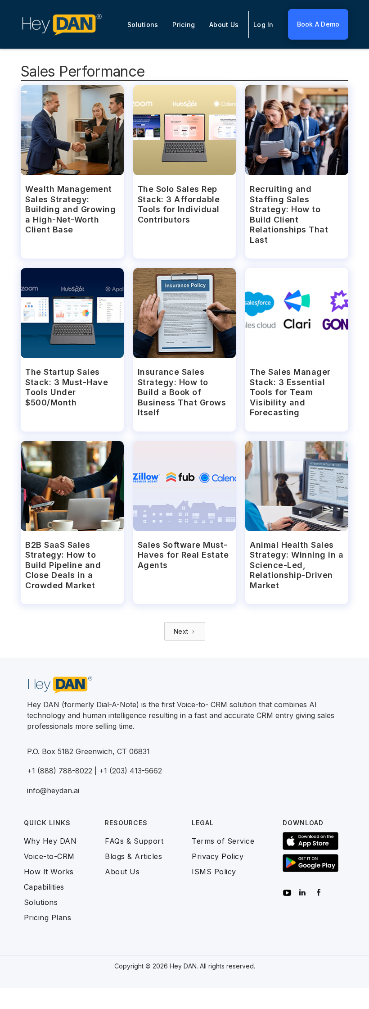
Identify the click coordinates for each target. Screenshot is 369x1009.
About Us (223, 24)
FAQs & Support (134, 841)
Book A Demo (318, 24)
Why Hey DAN (50, 841)
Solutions (142, 24)
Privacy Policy (217, 856)
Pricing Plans (48, 917)
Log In (263, 24)
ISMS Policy (214, 871)
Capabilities (44, 887)
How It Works (49, 871)
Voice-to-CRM (49, 856)
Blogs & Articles (133, 856)
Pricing (183, 24)
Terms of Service (223, 841)
